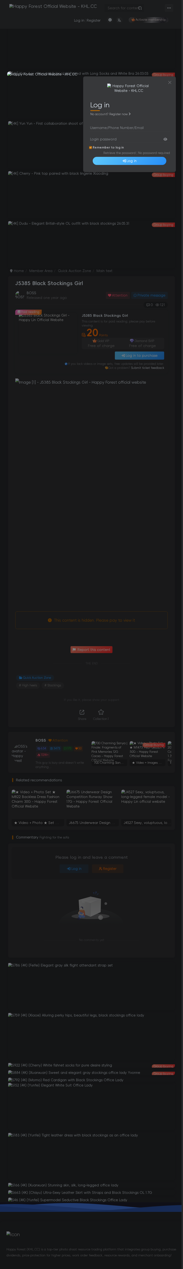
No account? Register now (109, 114)
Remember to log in (108, 147)
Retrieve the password (119, 152)
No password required (154, 152)
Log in (132, 161)
